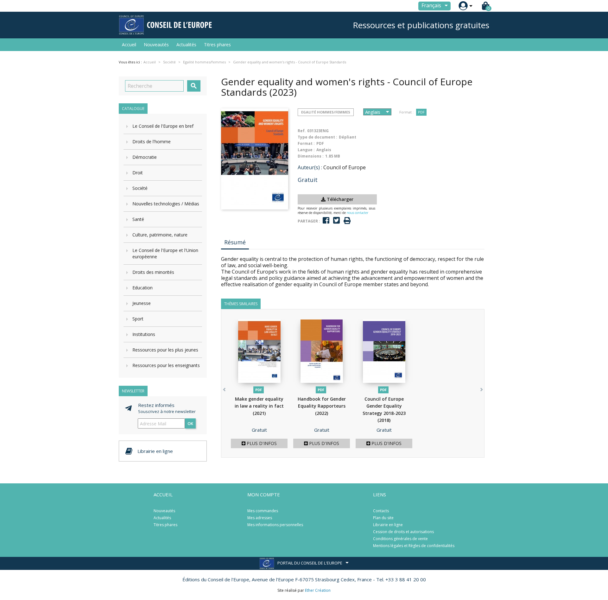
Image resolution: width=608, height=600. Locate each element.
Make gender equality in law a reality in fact (259, 406)
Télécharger (339, 199)
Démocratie (144, 157)
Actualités (186, 45)
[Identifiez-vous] (463, 5)
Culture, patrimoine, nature (159, 235)
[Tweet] (336, 220)
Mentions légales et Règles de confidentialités (413, 545)
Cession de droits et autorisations (403, 531)
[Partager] (326, 220)
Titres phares (217, 45)
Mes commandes (262, 510)
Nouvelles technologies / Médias (165, 204)
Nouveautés (156, 45)
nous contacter (357, 212)
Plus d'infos (261, 443)
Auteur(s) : (310, 167)
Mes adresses (259, 517)
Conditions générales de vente (400, 538)
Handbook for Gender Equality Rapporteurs (322, 406)
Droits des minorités (153, 272)
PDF (421, 112)
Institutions (143, 334)
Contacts (381, 510)
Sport (137, 319)
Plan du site (383, 517)
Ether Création (318, 590)
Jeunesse (141, 303)
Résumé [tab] (235, 242)
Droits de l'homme (151, 142)
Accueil (129, 45)
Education (142, 288)
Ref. (302, 130)
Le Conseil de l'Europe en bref (162, 126)
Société (140, 188)
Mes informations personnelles (275, 524)
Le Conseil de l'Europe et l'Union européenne (165, 253)
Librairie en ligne (388, 524)
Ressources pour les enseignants (166, 365)
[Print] (347, 220)
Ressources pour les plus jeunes (165, 350)
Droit (137, 173)
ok (190, 423)
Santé (138, 219)
